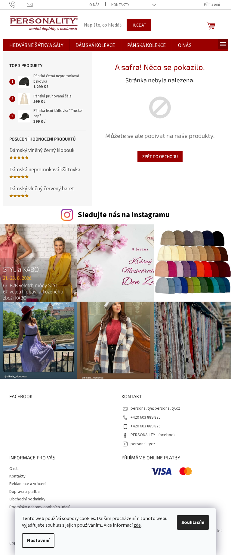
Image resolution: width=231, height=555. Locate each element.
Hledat (138, 24)
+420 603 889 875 (146, 417)
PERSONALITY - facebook (153, 435)
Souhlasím (193, 522)
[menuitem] (36, 45)
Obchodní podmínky (27, 499)
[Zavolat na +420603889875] (18, 4)
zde (137, 525)
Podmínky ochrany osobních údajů (39, 507)
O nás (94, 5)
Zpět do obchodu (160, 156)
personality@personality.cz (155, 408)
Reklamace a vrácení (27, 484)
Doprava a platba (24, 492)
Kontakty (120, 5)
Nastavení (38, 540)
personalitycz (143, 444)
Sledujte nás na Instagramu (124, 214)
